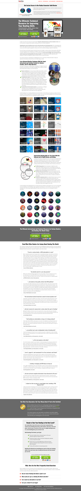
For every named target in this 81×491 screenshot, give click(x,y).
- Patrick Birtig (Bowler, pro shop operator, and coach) (33, 359)
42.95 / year (34, 34)
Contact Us (31, 486)
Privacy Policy (39, 486)
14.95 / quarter (23, 34)
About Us (40, 1)
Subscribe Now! (59, 1)
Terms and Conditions (49, 486)
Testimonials (45, 1)
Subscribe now (22, 14)
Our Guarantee (52, 1)
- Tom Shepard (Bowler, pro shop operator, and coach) (33, 348)
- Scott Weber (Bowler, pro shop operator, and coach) (33, 336)
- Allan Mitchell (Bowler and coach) (29, 326)
